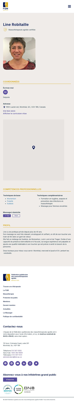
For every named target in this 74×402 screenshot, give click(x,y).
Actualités (6, 309)
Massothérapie (8, 294)
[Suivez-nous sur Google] (36, 363)
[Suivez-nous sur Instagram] (30, 363)
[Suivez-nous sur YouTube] (17, 363)
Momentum (11, 199)
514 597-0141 (17, 355)
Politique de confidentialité (13, 316)
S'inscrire (10, 380)
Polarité (10, 201)
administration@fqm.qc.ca (12, 357)
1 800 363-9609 (17, 353)
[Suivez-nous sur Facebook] (5, 363)
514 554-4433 (9, 111)
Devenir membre (9, 305)
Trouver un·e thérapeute (12, 286)
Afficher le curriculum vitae (15, 114)
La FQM (6, 290)
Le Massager (7, 313)
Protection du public (10, 298)
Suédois (10, 204)
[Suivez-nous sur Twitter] (11, 363)
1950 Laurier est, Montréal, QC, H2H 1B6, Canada (25, 107)
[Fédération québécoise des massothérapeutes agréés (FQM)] (5, 6)
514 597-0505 (16, 351)
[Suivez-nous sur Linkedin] (24, 363)
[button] (33, 147)
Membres (6, 301)
